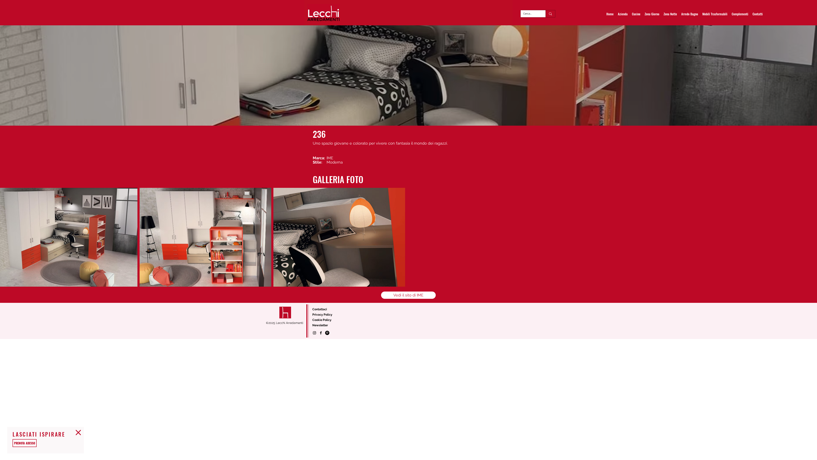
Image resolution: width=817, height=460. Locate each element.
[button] (78, 432)
